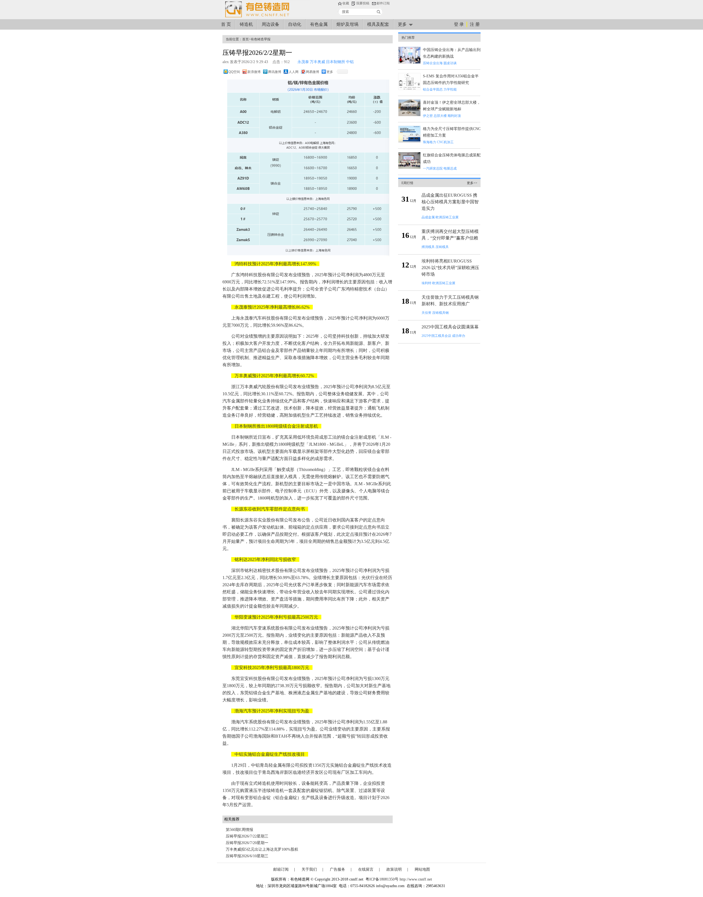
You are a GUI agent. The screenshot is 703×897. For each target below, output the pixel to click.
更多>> (472, 183)
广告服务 (337, 869)
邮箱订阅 (281, 869)
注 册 (475, 24)
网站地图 (422, 869)
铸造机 (246, 24)
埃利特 (426, 283)
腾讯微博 (274, 72)
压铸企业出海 (433, 63)
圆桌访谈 (450, 63)
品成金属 (428, 217)
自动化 (294, 24)
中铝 (350, 62)
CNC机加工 (445, 142)
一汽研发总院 (433, 168)
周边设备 (270, 24)
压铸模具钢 (440, 313)
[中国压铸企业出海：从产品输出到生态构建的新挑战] (409, 62)
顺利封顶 (454, 116)
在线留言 (365, 869)
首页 (245, 39)
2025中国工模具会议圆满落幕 (450, 327)
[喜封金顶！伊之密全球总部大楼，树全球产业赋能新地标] (409, 115)
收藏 (345, 3)
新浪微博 (254, 72)
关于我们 (309, 869)
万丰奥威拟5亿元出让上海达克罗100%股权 (262, 849)
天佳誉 (426, 313)
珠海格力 (429, 142)
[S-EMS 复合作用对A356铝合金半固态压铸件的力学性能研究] (409, 89)
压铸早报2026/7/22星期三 (247, 836)
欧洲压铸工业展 (447, 217)
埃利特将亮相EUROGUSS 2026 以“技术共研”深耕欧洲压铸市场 (450, 268)
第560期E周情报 (239, 830)
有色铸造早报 (260, 39)
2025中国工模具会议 (436, 336)
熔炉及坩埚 (347, 24)
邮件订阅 (383, 3)
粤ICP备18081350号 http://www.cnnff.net (399, 879)
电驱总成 (450, 168)
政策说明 (394, 869)
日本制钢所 (335, 62)
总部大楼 (440, 116)
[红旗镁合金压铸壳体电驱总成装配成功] (409, 168)
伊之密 (428, 116)
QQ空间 (234, 72)
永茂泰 (303, 62)
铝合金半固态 (433, 89)
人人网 (294, 72)
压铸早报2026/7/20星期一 (247, 843)
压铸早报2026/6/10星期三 (247, 856)
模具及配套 (378, 24)
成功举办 (458, 336)
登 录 (459, 24)
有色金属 (319, 24)
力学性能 (450, 89)
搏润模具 (428, 247)
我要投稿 (362, 3)
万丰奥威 (317, 62)
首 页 (226, 24)
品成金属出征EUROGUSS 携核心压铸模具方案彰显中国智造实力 (450, 202)
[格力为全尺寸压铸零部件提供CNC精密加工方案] (409, 141)
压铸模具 (442, 247)
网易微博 (312, 72)
